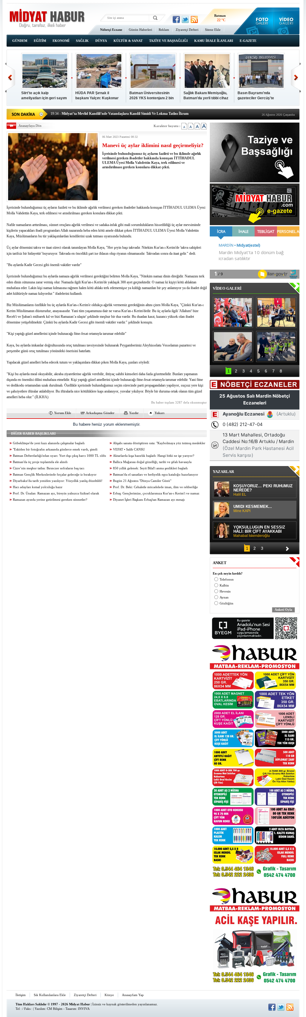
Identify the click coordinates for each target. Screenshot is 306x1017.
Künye (109, 995)
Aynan (224, 597)
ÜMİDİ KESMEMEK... (252, 509)
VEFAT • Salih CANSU (129, 449)
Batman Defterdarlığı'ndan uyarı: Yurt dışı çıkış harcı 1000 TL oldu (59, 455)
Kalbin (224, 585)
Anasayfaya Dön (30, 125)
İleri (296, 77)
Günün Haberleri (140, 29)
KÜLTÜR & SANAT (128, 40)
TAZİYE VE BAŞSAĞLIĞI (168, 40)
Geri (10, 77)
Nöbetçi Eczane (111, 29)
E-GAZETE (248, 40)
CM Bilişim (54, 1008)
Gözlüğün (226, 603)
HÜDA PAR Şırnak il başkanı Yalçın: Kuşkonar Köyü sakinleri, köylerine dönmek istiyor (97, 96)
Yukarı (159, 413)
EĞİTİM (40, 40)
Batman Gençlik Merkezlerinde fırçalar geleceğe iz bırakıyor (55, 474)
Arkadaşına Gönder (100, 413)
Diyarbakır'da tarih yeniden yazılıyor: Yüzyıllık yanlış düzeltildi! (57, 480)
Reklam (164, 29)
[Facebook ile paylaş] (176, 19)
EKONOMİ (61, 40)
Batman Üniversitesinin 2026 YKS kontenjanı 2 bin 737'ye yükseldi (151, 96)
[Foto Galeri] (260, 20)
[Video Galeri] (286, 20)
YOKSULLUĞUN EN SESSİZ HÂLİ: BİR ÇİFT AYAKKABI (259, 531)
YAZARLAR (223, 471)
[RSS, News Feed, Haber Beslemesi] (194, 19)
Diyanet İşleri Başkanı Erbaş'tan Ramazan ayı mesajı (149, 499)
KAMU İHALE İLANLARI (213, 40)
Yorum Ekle (62, 413)
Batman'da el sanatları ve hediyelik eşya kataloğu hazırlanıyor (155, 474)
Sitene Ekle (213, 29)
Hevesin (225, 591)
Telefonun (227, 579)
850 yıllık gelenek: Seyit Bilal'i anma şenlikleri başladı (150, 468)
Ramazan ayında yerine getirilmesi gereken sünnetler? (50, 499)
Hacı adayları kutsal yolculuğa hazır (37, 487)
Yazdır (134, 413)
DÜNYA (101, 40)
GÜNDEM (19, 40)
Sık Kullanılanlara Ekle (50, 995)
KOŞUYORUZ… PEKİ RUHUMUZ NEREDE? (263, 490)
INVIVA (84, 1008)
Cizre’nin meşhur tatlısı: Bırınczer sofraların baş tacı (48, 468)
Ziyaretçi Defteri (187, 29)
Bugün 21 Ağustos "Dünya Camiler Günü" (142, 480)
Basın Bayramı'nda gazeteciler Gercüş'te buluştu (256, 96)
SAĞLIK (82, 40)
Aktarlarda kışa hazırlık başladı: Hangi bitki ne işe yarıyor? (153, 455)
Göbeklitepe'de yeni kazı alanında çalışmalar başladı (49, 443)
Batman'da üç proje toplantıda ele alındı (40, 462)
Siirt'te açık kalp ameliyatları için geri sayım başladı (44, 96)
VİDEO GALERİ (227, 288)
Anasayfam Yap (133, 995)
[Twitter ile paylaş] (185, 19)
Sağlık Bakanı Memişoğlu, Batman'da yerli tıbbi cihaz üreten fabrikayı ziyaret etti (206, 96)
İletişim (21, 995)
